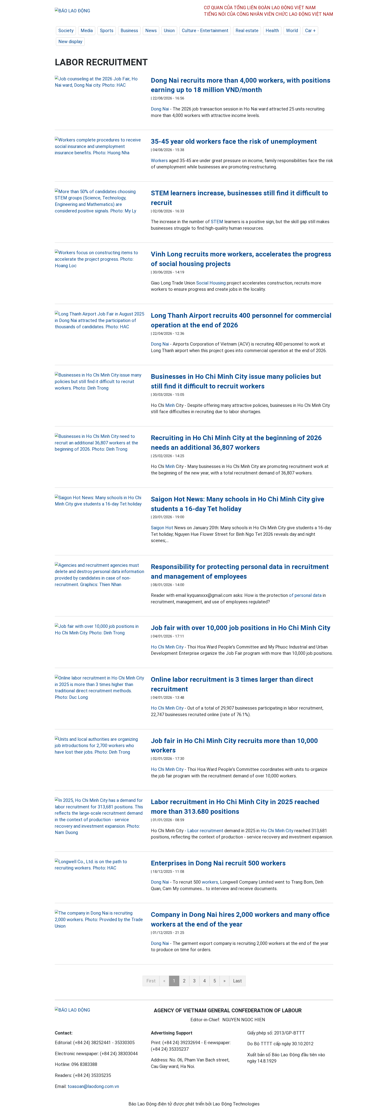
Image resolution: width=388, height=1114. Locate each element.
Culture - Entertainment (205, 30)
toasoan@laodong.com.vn (93, 1086)
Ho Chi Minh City (167, 647)
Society (65, 30)
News (151, 30)
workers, (210, 882)
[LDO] (99, 82)
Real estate (247, 30)
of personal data (305, 595)
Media (87, 30)
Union (169, 30)
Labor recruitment (205, 830)
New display (70, 41)
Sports (106, 30)
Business (129, 30)
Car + (310, 30)
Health (272, 30)
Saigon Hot (162, 527)
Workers (159, 160)
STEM (217, 221)
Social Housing (211, 283)
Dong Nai (160, 109)
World (292, 30)
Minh (170, 405)
